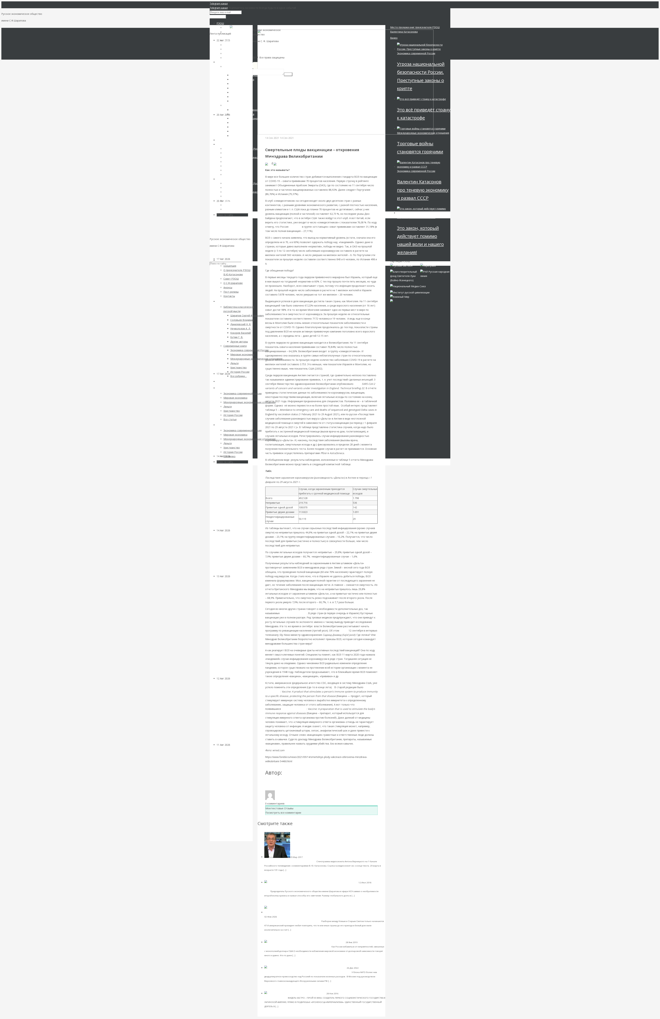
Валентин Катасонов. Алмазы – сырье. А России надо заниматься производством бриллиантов (234, 495)
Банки (233, 576)
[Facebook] (272, 164)
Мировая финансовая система (293, 916)
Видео (394, 38)
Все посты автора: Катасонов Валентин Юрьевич (296, 784)
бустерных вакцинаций (293, 613)
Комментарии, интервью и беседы (281, 887)
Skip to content (218, 252)
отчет (357, 383)
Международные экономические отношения (423, 133)
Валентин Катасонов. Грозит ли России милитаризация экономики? (311, 972)
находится (295, 226)
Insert (288, 74)
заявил (344, 630)
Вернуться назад (267, 27)
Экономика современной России (416, 53)
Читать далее (294, 869)
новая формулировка (294, 708)
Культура (235, 530)
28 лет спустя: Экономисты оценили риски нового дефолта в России (234, 232)
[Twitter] (279, 164)
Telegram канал (219, 3)
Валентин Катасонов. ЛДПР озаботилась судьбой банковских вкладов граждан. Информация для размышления (232, 627)
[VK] (268, 164)
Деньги (361, 942)
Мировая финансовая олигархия (319, 857)
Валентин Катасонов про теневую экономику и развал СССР (423, 189)
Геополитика (272, 142)
